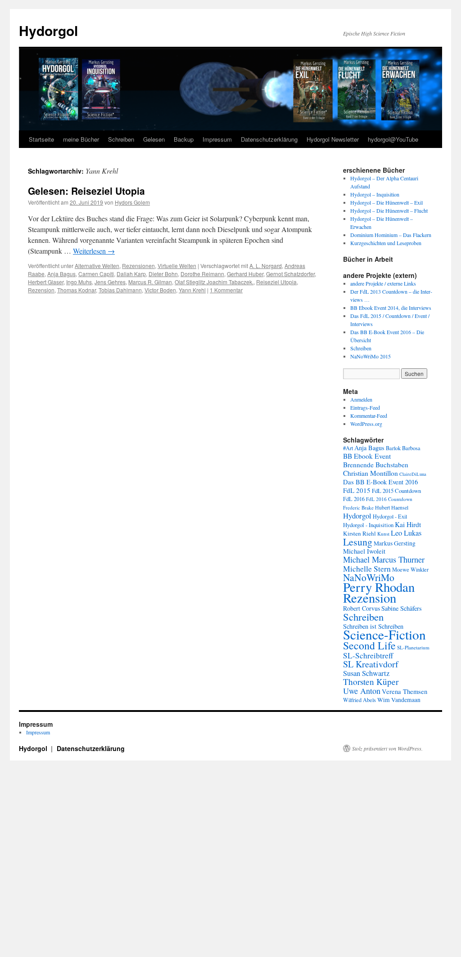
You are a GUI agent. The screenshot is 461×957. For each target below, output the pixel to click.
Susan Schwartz (366, 673)
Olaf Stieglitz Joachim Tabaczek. (214, 282)
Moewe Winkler (410, 569)
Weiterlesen (94, 250)
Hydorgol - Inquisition (368, 525)
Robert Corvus (361, 608)
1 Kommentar (226, 290)
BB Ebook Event (367, 456)
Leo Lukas (406, 533)
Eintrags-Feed (365, 407)
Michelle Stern (367, 568)
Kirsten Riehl (359, 533)
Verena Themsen (404, 691)
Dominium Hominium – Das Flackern (390, 234)
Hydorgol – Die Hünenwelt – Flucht (389, 210)
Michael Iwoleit (364, 551)
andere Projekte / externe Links (383, 283)
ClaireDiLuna (412, 474)
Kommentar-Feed (368, 415)
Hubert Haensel (391, 507)
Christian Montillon (370, 473)
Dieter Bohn (163, 273)
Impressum (217, 139)
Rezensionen (138, 265)
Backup (184, 139)
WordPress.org (366, 423)
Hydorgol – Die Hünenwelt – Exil (386, 202)
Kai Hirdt (408, 524)
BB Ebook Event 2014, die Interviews (390, 307)
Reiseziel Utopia (276, 282)
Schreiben (121, 139)
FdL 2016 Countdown (389, 499)
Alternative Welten (97, 265)
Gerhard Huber (245, 273)
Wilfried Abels (359, 699)
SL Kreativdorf (370, 664)
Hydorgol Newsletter (333, 139)
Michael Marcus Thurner (384, 559)
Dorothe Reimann (202, 273)
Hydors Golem (132, 202)
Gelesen (154, 139)
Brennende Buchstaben (375, 464)
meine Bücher (81, 139)
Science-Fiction (384, 634)
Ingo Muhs (79, 282)
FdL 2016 (354, 498)
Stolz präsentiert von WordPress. (387, 748)
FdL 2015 (357, 490)
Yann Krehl (192, 290)
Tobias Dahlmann (120, 290)
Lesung (357, 541)
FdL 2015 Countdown (396, 491)
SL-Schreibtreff (368, 655)
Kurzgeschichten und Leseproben (385, 242)
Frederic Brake (358, 507)
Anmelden (361, 399)
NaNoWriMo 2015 (370, 356)
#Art (348, 448)
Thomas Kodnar (76, 290)
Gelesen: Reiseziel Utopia (86, 190)
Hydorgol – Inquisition (374, 194)
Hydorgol (48, 30)
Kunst (383, 533)
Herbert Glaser (45, 282)
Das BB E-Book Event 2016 (380, 482)
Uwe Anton (361, 690)
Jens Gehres (110, 282)
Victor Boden (160, 290)
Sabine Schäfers (401, 608)
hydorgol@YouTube (393, 139)
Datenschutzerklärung (269, 139)
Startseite (41, 139)
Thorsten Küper (370, 681)
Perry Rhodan (379, 586)
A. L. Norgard (265, 265)
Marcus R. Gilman (150, 282)
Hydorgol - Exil (390, 516)
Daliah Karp (131, 273)
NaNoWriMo (368, 577)
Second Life (369, 645)
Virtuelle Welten (177, 265)
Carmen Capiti (96, 273)
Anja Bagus (61, 273)
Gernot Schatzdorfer (290, 273)
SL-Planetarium (413, 647)
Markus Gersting (395, 543)
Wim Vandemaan (398, 700)
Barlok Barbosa (403, 448)
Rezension (41, 290)
